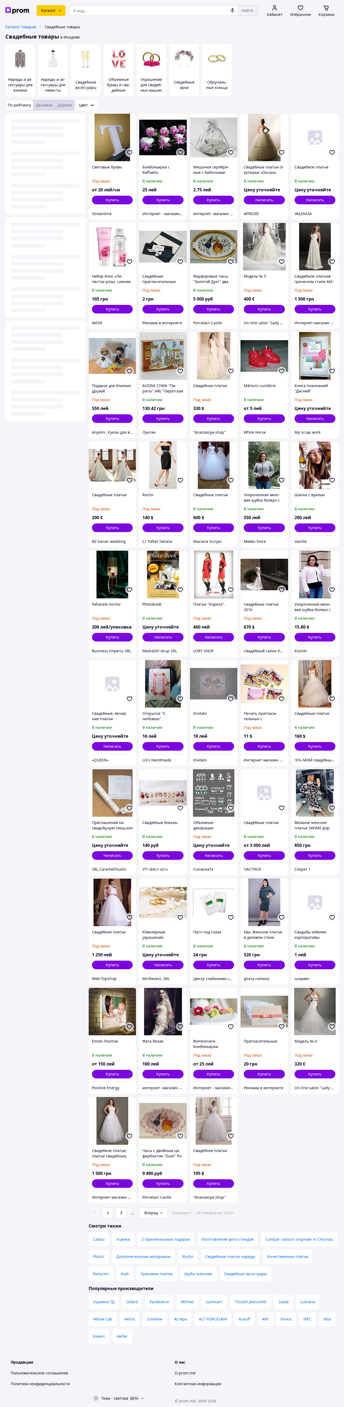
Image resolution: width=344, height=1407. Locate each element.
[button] (112, 200)
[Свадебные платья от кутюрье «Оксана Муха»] (264, 137)
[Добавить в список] (129, 152)
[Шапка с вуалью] (315, 465)
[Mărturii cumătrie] (264, 356)
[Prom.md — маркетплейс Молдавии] (17, 10)
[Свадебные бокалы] (163, 793)
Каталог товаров (20, 26)
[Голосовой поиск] (232, 10)
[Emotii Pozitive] (112, 1011)
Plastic (99, 1256)
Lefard (132, 1301)
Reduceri (101, 1273)
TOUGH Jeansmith (251, 1301)
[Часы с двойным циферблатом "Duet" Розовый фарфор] (163, 1120)
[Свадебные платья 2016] (264, 574)
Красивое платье (157, 1273)
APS (265, 1319)
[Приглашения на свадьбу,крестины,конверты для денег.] (112, 793)
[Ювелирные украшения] (163, 902)
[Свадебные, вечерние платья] (112, 684)
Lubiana (307, 1301)
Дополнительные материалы (143, 1256)
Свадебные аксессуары (85, 85)
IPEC (307, 1319)
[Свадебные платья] (112, 465)
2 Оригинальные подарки (166, 1239)
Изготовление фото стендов (227, 1239)
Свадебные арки (184, 85)
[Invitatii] (213, 684)
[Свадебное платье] (315, 137)
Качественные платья (287, 1256)
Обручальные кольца (217, 85)
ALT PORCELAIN (213, 1319)
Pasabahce (159, 1301)
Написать (264, 199)
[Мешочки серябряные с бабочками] (213, 137)
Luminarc (214, 1301)
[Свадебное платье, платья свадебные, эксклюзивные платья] (112, 1120)
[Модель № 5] (264, 246)
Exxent (99, 1336)
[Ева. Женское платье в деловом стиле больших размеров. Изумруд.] (264, 902)
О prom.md (185, 1372)
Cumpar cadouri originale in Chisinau (299, 1239)
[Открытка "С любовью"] (163, 684)
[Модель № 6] (315, 1011)
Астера (180, 1319)
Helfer (122, 1336)
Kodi (125, 1273)
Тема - (114, 1398)
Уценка (123, 1239)
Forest (286, 1319)
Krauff (244, 1319)
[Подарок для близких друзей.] (112, 356)
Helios (129, 1319)
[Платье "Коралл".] (213, 574)
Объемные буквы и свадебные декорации (118, 87)
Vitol (327, 1319)
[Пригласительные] (264, 1011)
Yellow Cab (102, 1319)
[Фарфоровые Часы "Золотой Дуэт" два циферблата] (213, 246)
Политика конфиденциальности (40, 1383)
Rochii (188, 1256)
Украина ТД (103, 1301)
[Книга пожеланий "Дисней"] (315, 356)
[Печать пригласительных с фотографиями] (264, 684)
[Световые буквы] (112, 137)
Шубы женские (198, 1273)
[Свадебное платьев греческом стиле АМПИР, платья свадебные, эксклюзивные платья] (315, 246)
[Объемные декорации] (213, 793)
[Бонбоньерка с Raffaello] (163, 137)
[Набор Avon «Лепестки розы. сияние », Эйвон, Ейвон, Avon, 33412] (112, 246)
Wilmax (187, 1301)
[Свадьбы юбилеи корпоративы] (315, 902)
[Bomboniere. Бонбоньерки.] (213, 1011)
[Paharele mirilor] (112, 574)
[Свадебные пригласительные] (163, 246)
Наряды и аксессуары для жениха (20, 85)
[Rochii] (163, 465)
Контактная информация (198, 1383)
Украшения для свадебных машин (151, 85)
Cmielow (154, 1319)
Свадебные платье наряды (230, 1256)
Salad (284, 1301)
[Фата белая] (163, 1011)
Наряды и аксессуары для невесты (53, 85)
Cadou (99, 1239)
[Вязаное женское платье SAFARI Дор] (315, 793)
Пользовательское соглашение (39, 1372)
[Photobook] (163, 574)
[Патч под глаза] (213, 902)
